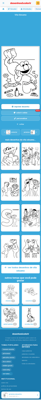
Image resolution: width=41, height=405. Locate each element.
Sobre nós (4, 383)
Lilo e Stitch (7, 361)
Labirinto (24, 360)
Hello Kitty (6, 370)
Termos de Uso (6, 389)
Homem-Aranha (8, 349)
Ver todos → (7, 374)
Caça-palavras (27, 351)
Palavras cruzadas (28, 354)
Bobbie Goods (7, 365)
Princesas (6, 353)
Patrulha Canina (8, 357)
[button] (20, 106)
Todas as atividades (28, 363)
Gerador (13, 9)
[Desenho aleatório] (38, 3)
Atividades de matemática (30, 357)
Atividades (27, 9)
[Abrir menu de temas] (3, 3)
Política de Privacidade (9, 386)
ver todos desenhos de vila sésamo (22, 269)
